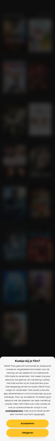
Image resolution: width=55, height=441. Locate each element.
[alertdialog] (27, 220)
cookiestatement (14, 411)
